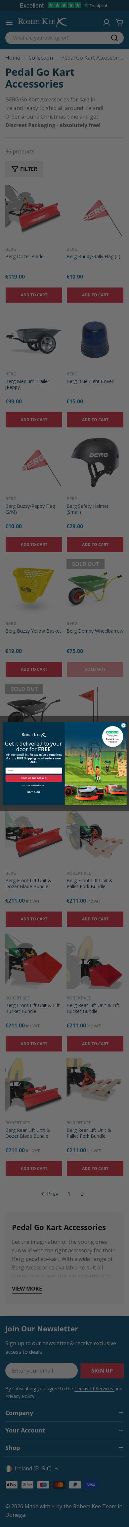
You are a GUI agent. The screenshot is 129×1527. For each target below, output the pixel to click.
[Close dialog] (123, 725)
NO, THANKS (33, 792)
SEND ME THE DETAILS (34, 778)
